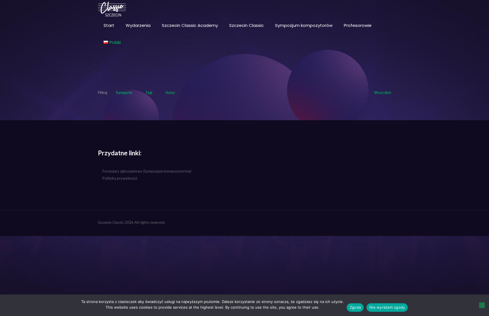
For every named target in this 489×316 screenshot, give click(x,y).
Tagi (148, 92)
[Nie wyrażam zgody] (482, 305)
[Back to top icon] (385, 222)
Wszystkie (382, 92)
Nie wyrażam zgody (387, 307)
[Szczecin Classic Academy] (112, 8)
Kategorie (124, 92)
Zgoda (355, 307)
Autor (170, 92)
